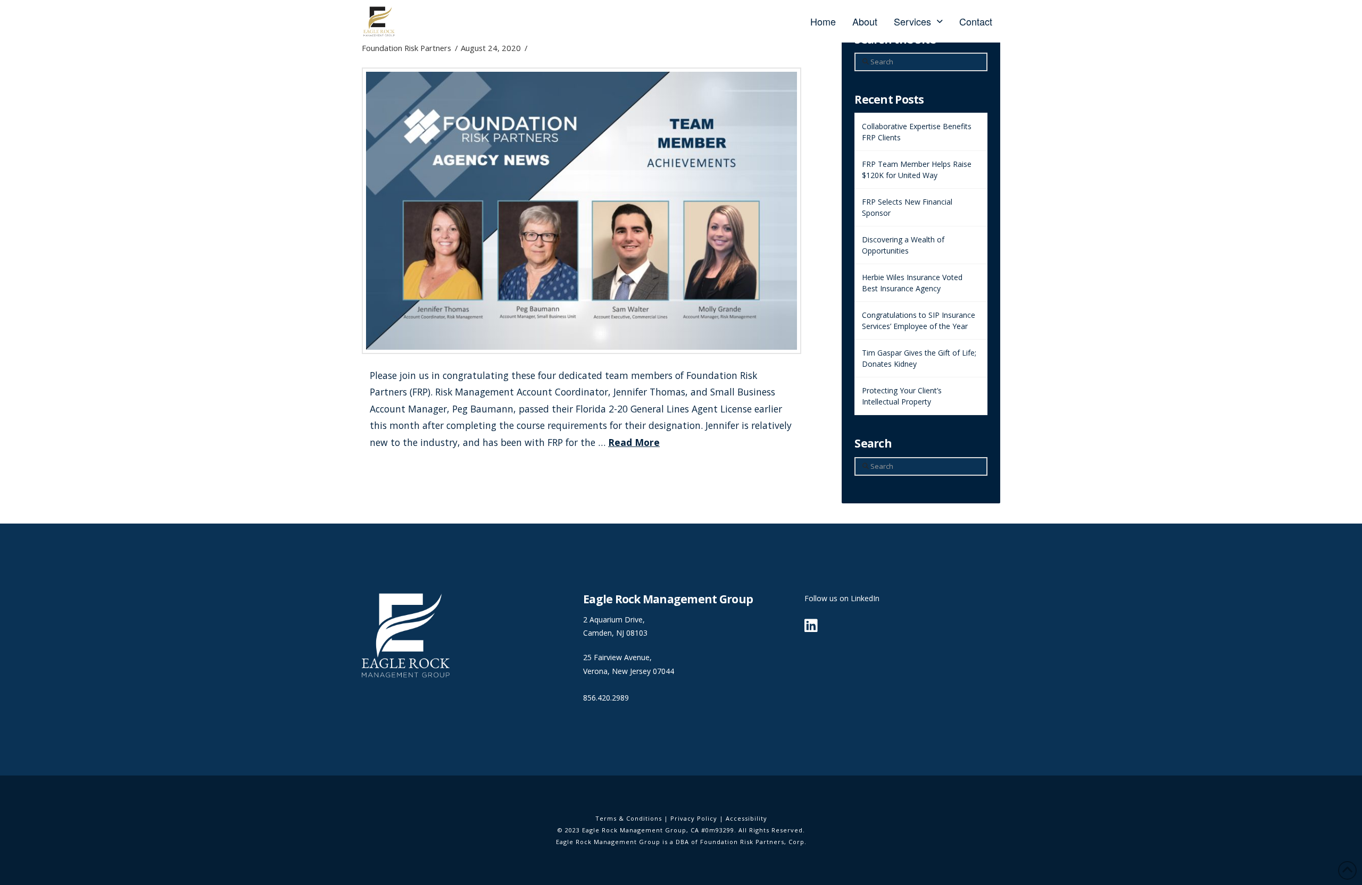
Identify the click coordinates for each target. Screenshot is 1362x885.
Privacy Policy (693, 818)
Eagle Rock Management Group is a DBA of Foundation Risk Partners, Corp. (681, 842)
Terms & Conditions (628, 818)
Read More (634, 442)
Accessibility (746, 818)
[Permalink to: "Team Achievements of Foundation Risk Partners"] (581, 211)
